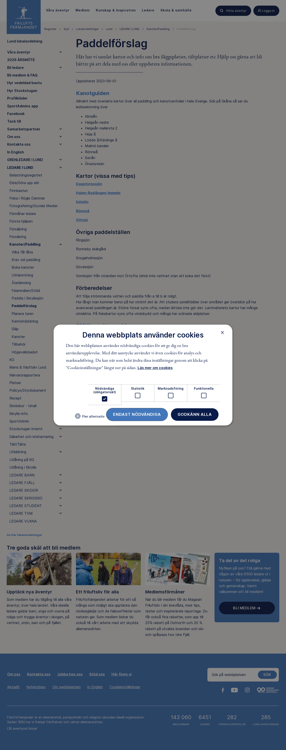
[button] (90, 418)
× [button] (222, 332)
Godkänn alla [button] (195, 414)
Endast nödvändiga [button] (137, 414)
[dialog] (143, 375)
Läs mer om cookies (155, 368)
